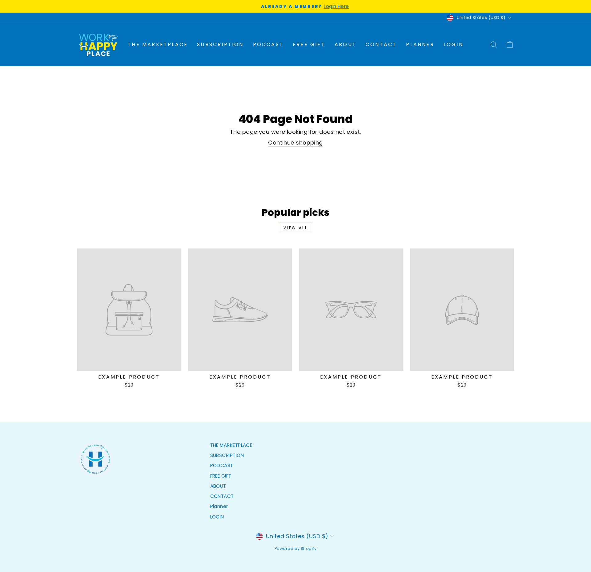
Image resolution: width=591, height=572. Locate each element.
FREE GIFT (309, 44)
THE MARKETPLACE (158, 44)
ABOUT (345, 44)
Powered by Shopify (295, 548)
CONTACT (381, 44)
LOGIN (453, 44)
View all (295, 227)
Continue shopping (295, 142)
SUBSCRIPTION (220, 44)
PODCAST (268, 44)
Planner (420, 44)
